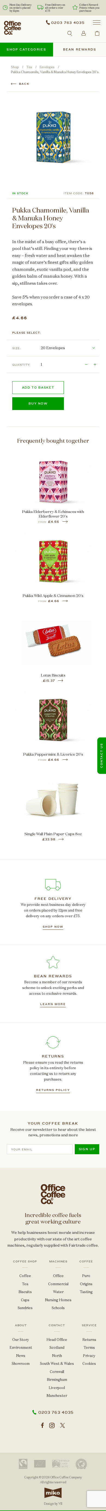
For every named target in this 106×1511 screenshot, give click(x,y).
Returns (89, 1340)
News (20, 1356)
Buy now (38, 403)
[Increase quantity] (95, 364)
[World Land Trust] (60, 1464)
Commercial (58, 1284)
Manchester (56, 1396)
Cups (25, 1300)
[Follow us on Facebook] (42, 1426)
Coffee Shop (25, 1261)
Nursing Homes (58, 1300)
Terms (89, 1348)
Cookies (89, 1364)
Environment (21, 1348)
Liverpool (57, 1388)
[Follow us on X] (62, 1425)
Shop (15, 67)
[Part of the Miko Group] (53, 1499)
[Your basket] (97, 33)
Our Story (20, 1340)
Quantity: (21, 365)
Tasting (86, 1292)
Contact (57, 1325)
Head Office (56, 1340)
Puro (86, 1276)
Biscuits (25, 1292)
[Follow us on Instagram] (51, 1425)
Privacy (89, 1356)
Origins (86, 1284)
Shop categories (26, 49)
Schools (58, 1308)
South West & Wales (57, 1364)
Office (58, 1276)
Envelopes (47, 67)
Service (89, 1325)
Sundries (25, 1308)
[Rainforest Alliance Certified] (81, 1464)
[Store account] (83, 33)
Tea (29, 67)
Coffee (25, 1276)
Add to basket (38, 387)
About (21, 1325)
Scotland (56, 1348)
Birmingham (57, 1380)
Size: (16, 348)
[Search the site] (70, 33)
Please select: (26, 332)
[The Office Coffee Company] (12, 28)
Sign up (87, 1149)
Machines (58, 1261)
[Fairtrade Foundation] (23, 1464)
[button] (96, 22)
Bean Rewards (79, 49)
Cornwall (57, 1372)
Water (58, 1292)
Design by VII (53, 1503)
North (57, 1356)
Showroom (21, 1364)
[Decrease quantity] (86, 364)
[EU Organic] (40, 1464)
